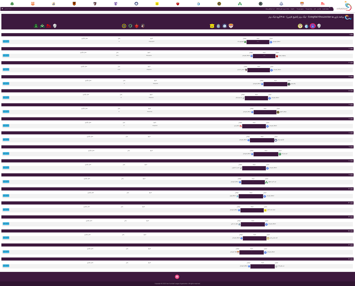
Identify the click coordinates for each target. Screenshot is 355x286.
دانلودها (292, 9)
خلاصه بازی (6, 41)
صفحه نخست (325, 9)
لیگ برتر (319, 9)
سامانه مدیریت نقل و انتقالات (282, 9)
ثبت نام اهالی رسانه (269, 9)
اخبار (314, 9)
